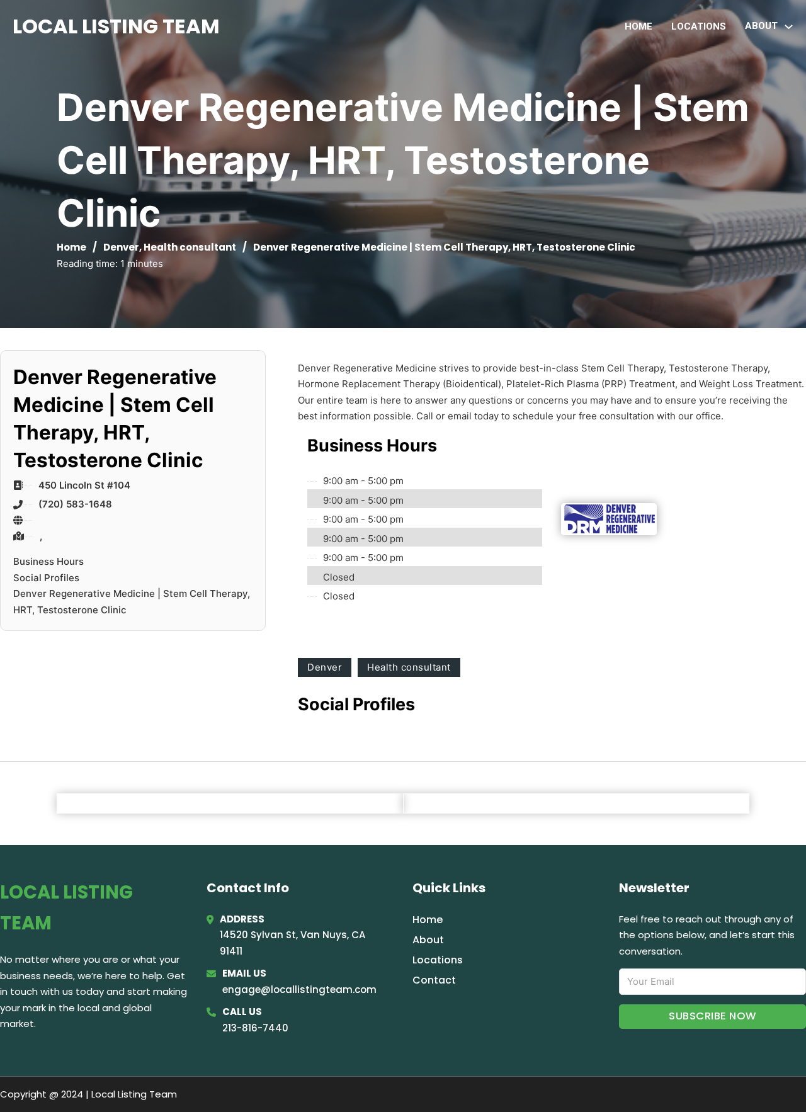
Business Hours (48, 561)
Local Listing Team (116, 26)
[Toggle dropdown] (788, 26)
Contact (434, 980)
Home (638, 26)
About (428, 940)
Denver (121, 247)
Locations (698, 26)
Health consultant (190, 247)
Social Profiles (46, 578)
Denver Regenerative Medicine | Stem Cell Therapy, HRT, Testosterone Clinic (131, 601)
